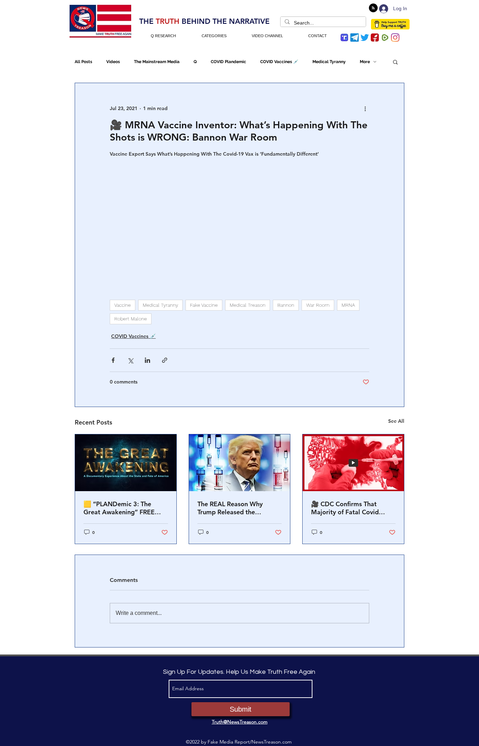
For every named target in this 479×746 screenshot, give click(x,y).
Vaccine (122, 305)
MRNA (348, 305)
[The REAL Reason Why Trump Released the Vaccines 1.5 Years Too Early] (239, 462)
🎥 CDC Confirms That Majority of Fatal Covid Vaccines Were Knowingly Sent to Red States (348, 508)
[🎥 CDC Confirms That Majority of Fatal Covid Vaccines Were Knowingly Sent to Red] (353, 462)
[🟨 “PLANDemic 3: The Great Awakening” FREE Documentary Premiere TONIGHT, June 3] (125, 462)
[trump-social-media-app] (344, 37)
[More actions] (365, 108)
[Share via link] (164, 360)
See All (396, 421)
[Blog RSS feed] (373, 8)
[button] (395, 62)
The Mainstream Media (157, 61)
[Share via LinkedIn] (147, 360)
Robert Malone (130, 318)
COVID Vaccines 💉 (279, 61)
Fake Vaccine (204, 305)
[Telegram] (354, 37)
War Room (318, 305)
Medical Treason (247, 305)
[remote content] (239, 221)
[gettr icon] (375, 37)
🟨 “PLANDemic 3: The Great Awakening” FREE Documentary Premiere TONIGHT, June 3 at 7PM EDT (120, 508)
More (365, 61)
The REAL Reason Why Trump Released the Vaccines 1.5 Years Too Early (238, 508)
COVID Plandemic (228, 61)
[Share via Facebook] (113, 360)
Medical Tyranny (329, 61)
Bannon (285, 305)
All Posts (83, 61)
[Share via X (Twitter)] (130, 360)
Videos (113, 61)
